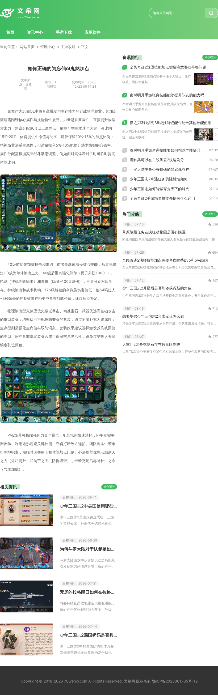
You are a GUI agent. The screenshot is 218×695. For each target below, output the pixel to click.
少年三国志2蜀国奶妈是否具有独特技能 (88, 635)
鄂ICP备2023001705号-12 (175, 681)
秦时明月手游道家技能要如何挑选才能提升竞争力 (169, 150)
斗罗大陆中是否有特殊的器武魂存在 (159, 169)
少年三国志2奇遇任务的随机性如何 (159, 179)
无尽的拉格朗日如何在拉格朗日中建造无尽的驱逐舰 (88, 592)
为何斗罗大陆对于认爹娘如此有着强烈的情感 (88, 549)
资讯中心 (35, 32)
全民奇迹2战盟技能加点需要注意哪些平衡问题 (168, 67)
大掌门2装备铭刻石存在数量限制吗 (151, 344)
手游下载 (64, 32)
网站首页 (27, 46)
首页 (10, 32)
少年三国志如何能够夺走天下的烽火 (159, 188)
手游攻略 (68, 46)
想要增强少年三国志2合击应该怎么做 (153, 316)
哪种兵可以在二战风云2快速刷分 (157, 159)
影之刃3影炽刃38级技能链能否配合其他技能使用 (170, 122)
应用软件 (92, 32)
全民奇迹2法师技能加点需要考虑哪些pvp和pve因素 (165, 260)
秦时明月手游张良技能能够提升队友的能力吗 (167, 95)
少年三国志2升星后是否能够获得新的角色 (156, 288)
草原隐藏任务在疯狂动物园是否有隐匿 (154, 232)
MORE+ (109, 487)
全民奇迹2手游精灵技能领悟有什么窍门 (162, 198)
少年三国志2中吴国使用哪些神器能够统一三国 (88, 506)
